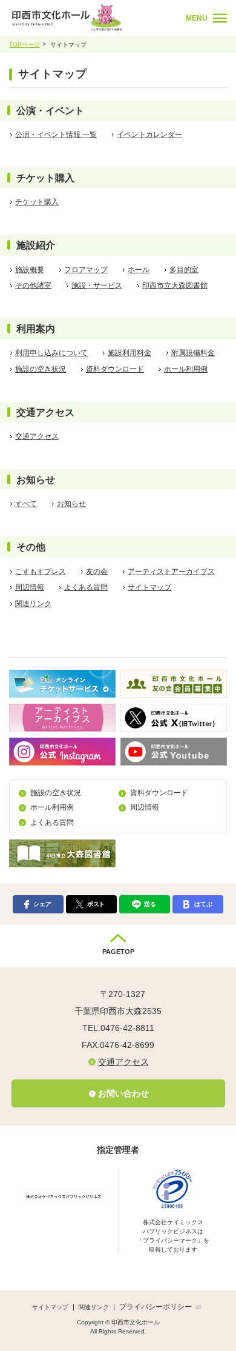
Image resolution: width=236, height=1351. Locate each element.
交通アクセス (37, 436)
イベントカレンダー (149, 134)
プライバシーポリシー (155, 1307)
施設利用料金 (129, 353)
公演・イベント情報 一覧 (56, 134)
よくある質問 (86, 587)
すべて (26, 503)
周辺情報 (29, 587)
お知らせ (71, 503)
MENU (197, 18)
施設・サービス (96, 285)
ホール (138, 269)
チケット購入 (37, 202)
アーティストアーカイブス (171, 571)
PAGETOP (118, 951)
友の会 (97, 571)
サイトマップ (149, 587)
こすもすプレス (40, 571)
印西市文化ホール (94, 17)
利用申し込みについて (51, 353)
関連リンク (33, 603)
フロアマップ (86, 269)
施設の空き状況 (40, 369)
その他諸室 (33, 285)
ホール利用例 (186, 369)
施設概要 (29, 269)
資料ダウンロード (115, 369)
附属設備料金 (193, 353)
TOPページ (24, 44)
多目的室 (183, 269)
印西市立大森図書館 (175, 285)
